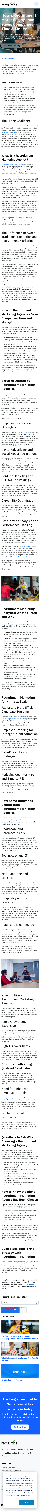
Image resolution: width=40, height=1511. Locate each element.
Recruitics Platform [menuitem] (8, 1468)
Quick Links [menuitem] (6, 1463)
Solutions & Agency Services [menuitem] (11, 1471)
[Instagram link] (2, 1505)
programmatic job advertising (17, 719)
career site (14, 506)
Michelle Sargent (10, 59)
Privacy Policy (10, 1497)
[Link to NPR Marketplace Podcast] (20, 1371)
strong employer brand (11, 1098)
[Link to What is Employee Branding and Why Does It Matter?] (20, 1349)
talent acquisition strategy (20, 370)
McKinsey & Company (8, 132)
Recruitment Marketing (12, 46)
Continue (26, 1502)
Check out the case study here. (20, 557)
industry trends (27, 546)
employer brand (22, 432)
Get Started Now (20, 1427)
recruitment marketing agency (13, 165)
